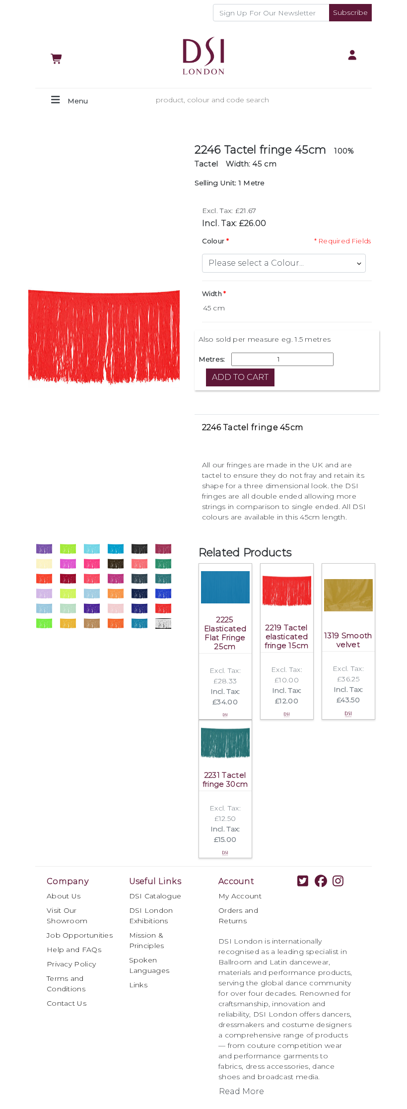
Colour (213, 241)
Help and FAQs (74, 949)
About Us (63, 895)
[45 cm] (287, 308)
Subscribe (350, 12)
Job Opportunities (80, 935)
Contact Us (66, 1003)
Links (138, 984)
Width (212, 293)
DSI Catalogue (155, 895)
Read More (241, 1091)
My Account (240, 895)
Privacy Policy (71, 964)
